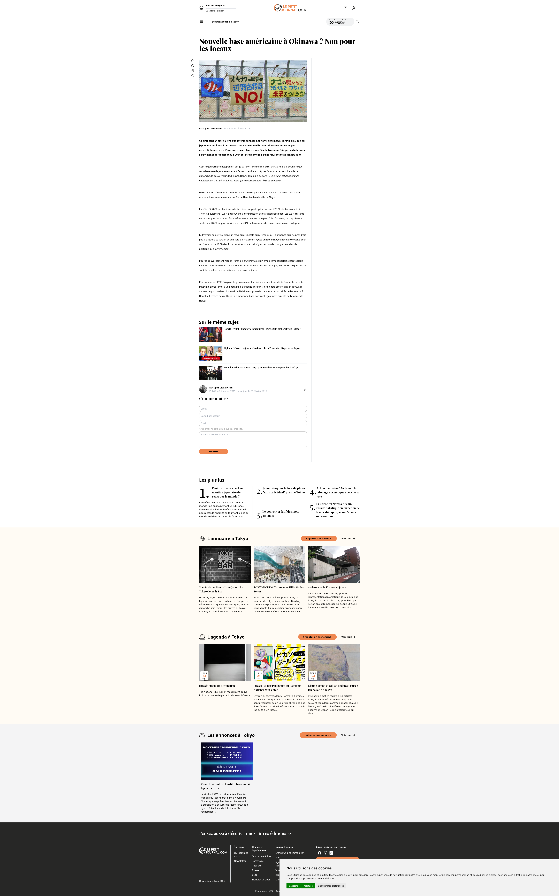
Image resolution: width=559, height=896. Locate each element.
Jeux (277, 875)
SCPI (277, 857)
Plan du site (261, 891)
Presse (255, 870)
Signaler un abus (261, 879)
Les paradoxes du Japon (225, 21)
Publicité (256, 865)
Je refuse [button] (308, 886)
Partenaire (258, 861)
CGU (254, 875)
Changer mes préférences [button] (331, 886)
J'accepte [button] (293, 886)
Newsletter (240, 861)
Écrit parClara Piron (210, 128)
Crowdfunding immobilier (289, 852)
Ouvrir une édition (262, 856)
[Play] (350, 22)
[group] (350, 21)
